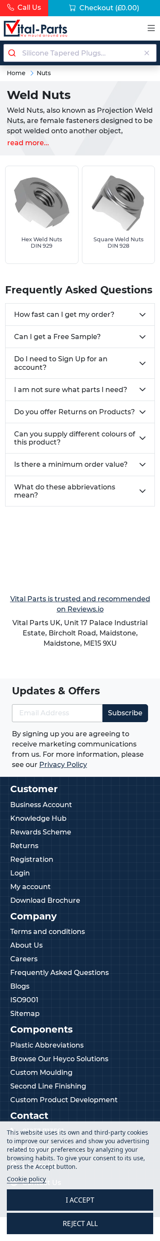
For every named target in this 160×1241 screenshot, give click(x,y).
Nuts (44, 73)
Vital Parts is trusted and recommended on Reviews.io (80, 604)
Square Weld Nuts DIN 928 (118, 242)
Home (16, 73)
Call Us (28, 7)
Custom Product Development (64, 1100)
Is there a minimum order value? (71, 464)
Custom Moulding (41, 1072)
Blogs (19, 986)
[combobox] (80, 53)
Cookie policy (26, 1178)
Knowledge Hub (38, 818)
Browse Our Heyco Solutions (59, 1059)
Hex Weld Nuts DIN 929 (41, 242)
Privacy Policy (63, 765)
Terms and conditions (47, 932)
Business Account (41, 805)
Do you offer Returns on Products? (74, 412)
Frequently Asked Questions (59, 973)
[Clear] (146, 52)
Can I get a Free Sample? (57, 337)
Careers (24, 959)
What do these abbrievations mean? (64, 491)
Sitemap (25, 1014)
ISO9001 (24, 1000)
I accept (80, 1200)
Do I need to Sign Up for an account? (61, 363)
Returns (24, 846)
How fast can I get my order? (64, 314)
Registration (31, 859)
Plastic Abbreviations (47, 1045)
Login (20, 873)
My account (30, 887)
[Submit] (13, 52)
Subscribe (125, 713)
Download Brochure (45, 900)
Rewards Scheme (40, 832)
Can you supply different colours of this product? (74, 438)
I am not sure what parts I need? (70, 390)
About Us (26, 945)
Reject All (80, 1223)
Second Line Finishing (48, 1086)
